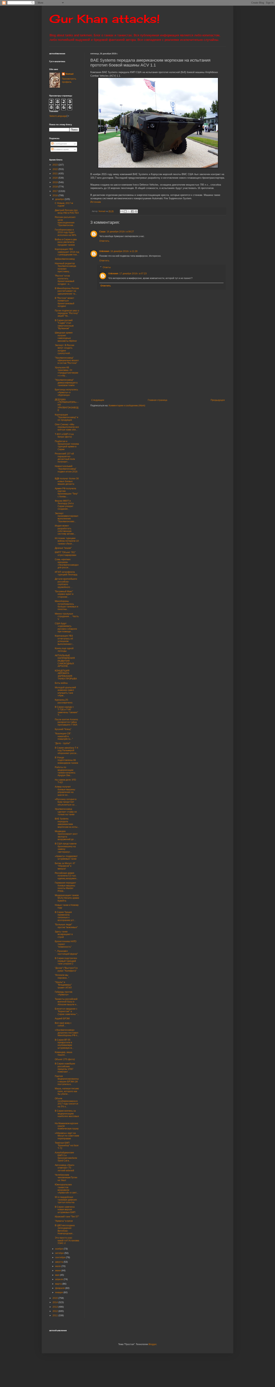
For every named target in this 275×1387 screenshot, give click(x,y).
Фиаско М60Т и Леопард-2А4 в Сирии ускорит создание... (64, 505)
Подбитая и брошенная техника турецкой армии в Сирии (67, 445)
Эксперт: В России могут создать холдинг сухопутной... (64, 349)
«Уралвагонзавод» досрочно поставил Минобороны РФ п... (67, 1033)
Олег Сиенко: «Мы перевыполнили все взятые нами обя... (67, 427)
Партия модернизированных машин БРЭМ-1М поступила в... (67, 1080)
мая (57, 1275)
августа (59, 1262)
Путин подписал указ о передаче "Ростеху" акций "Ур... (67, 313)
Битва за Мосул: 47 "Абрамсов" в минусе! (65, 866)
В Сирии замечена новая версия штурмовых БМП (65, 1210)
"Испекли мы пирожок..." (62, 976)
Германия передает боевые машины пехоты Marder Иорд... (65, 886)
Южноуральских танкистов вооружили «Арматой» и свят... (66, 1188)
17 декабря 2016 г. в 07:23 (133, 273)
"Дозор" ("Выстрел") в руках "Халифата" (66, 969)
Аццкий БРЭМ (62, 1018)
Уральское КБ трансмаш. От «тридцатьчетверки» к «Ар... (66, 371)
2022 (55, 169)
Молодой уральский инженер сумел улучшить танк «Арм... (65, 691)
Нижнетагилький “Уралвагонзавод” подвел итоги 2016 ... (66, 470)
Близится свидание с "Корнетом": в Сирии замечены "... (67, 1011)
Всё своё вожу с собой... (63, 1024)
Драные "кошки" (63, 548)
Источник (95, 202)
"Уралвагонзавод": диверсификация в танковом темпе (66, 383)
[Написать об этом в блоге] (125, 211)
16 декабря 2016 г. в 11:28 (124, 251)
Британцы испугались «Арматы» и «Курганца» (66, 392)
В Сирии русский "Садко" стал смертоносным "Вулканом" (64, 324)
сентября (60, 1257)
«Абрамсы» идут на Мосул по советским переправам (67, 1136)
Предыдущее (218, 400)
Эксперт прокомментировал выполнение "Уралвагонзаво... (66, 517)
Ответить (104, 241)
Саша (102, 231)
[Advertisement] (181, 370)
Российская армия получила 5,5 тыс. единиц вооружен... (66, 876)
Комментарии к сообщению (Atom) (127, 405)
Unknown (104, 251)
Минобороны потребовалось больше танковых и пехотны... (66, 605)
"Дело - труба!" (62, 743)
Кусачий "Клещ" (63, 729)
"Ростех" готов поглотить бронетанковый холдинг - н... (64, 279)
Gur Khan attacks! (104, 18)
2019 (55, 182)
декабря (60, 199)
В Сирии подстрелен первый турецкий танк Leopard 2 (66, 961)
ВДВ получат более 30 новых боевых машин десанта (67, 481)
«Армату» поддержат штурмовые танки (66, 857)
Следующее (97, 400)
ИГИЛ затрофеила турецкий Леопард (66, 573)
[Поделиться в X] (129, 211)
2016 (55, 195)
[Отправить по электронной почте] (122, 211)
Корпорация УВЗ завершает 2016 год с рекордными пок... (67, 252)
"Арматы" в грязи (64, 1221)
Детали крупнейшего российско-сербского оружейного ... (66, 583)
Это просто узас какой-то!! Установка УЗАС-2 (67, 1240)
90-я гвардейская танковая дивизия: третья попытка (66, 1200)
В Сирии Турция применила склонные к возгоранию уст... (65, 916)
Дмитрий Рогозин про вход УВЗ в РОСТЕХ (67, 211)
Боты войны (61, 683)
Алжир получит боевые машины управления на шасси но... (65, 790)
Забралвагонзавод (65, 259)
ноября (59, 1249)
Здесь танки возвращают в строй (64, 934)
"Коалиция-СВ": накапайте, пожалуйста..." (64, 736)
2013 (55, 1307)
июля (58, 1266)
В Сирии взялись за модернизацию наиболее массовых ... (67, 1115)
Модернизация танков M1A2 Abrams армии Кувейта (67, 898)
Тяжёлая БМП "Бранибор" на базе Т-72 (67, 1146)
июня (58, 1270)
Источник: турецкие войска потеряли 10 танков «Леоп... (67, 541)
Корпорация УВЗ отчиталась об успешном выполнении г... (64, 640)
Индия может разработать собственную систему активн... (65, 529)
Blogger (152, 1344)
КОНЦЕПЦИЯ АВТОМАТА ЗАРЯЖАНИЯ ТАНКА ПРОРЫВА (66, 674)
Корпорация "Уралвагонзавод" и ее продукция (66, 417)
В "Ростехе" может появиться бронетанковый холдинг (64, 302)
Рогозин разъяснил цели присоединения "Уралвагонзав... (65, 221)
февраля (60, 1288)
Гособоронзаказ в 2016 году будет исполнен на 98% (65, 232)
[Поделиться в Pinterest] (136, 211)
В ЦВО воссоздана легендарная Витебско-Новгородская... (65, 1229)
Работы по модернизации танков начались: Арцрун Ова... (65, 771)
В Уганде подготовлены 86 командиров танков (66, 760)
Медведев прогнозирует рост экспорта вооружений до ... (66, 835)
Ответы (107, 267)
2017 (55, 191)
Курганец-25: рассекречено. (64, 701)
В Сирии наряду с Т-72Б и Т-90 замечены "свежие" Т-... (66, 711)
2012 (55, 1311)
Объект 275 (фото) (65, 1059)
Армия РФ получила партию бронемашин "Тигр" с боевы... (66, 492)
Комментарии (61, 149)
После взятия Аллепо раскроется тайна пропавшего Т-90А (66, 722)
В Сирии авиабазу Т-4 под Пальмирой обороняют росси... (66, 750)
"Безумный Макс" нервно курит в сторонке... (64, 594)
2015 (55, 1298)
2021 (55, 173)
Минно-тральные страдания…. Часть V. (67, 616)
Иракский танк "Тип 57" (67, 1216)
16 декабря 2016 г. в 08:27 (120, 231)
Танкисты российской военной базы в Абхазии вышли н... (66, 1002)
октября (59, 1253)
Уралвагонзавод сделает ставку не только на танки (66, 812)
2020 (55, 178)
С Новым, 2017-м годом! (64, 204)
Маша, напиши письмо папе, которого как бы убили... (67, 1091)
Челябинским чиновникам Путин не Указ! (66, 1178)
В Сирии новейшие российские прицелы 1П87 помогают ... (65, 1067)
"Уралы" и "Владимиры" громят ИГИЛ (63, 985)
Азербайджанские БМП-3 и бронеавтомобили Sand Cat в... (66, 1156)
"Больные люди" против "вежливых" (66, 925)
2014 (55, 1302)
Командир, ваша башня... (63, 1053)
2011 (55, 1315)
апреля (59, 1279)
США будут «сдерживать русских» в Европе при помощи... (66, 627)
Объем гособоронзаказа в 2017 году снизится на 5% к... (66, 1102)
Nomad (69, 74)
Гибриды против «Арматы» (63, 993)
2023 (55, 164)
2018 (55, 186)
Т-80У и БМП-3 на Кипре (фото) (64, 435)
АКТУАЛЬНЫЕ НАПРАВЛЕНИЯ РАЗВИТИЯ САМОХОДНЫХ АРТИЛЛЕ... (65, 661)
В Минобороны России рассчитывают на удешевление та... (67, 291)
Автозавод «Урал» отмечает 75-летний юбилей (64, 1168)
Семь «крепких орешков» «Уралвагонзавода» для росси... (67, 563)
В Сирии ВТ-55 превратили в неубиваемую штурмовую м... (64, 1044)
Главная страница (157, 400)
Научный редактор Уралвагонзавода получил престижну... (65, 267)
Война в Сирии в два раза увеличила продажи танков (66, 242)
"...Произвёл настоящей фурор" (66, 952)
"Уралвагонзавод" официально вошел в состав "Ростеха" (67, 360)
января (59, 1292)
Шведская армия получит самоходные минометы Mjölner (66, 336)
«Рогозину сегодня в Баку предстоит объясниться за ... (66, 802)
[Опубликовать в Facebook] (132, 211)
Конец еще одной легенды (64, 649)
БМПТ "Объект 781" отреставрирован (65, 553)
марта (58, 1284)
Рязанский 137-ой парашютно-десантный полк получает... (65, 457)
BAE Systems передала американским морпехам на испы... (67, 822)
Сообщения (60, 143)
